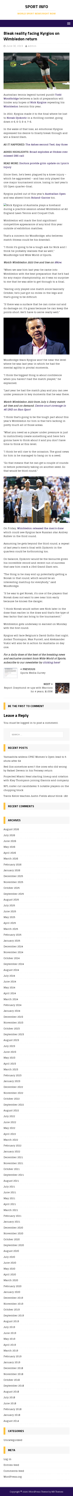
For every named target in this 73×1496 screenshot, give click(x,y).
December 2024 (13, 946)
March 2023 (11, 1069)
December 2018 (13, 1368)
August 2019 (11, 1321)
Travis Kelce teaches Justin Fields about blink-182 (36, 796)
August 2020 (11, 1251)
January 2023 (12, 1081)
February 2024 (12, 1005)
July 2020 (9, 1257)
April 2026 (10, 853)
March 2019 (11, 1350)
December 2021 (13, 1157)
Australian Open (55, 194)
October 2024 (12, 958)
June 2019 (10, 1333)
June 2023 (10, 1052)
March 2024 (11, 999)
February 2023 (12, 1075)
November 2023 (13, 1022)
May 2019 (9, 1339)
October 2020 (12, 1239)
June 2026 (10, 841)
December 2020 (13, 1227)
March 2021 (11, 1210)
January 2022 (12, 1151)
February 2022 (12, 1145)
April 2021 (10, 1204)
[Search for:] (36, 735)
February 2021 (12, 1216)
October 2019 (12, 1309)
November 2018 (13, 1374)
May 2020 (9, 1268)
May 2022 (9, 1128)
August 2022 (11, 1110)
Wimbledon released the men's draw (40, 528)
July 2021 (9, 1186)
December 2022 (13, 1087)
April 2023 (10, 1063)
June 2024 (10, 981)
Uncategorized (13, 1440)
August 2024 (11, 970)
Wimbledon (11, 106)
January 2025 (12, 940)
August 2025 (11, 899)
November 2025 (13, 882)
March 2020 (11, 1280)
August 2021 (11, 1181)
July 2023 (9, 1046)
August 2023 (11, 1040)
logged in (26, 723)
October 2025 (12, 888)
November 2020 (13, 1233)
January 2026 (12, 870)
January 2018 (12, 1415)
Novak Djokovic (17, 118)
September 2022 (14, 1104)
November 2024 (13, 952)
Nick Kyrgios (38, 102)
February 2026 (12, 864)
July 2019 (9, 1327)
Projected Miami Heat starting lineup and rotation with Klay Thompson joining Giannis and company (36, 778)
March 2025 (11, 929)
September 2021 (14, 1175)
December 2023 (13, 1017)
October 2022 (12, 1098)
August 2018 (11, 1391)
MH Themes (57, 1492)
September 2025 (14, 894)
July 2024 (9, 975)
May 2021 (9, 1198)
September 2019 (14, 1315)
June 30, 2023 (14, 46)
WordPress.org (13, 1476)
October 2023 (12, 1028)
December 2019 (13, 1298)
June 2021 (10, 1192)
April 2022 (10, 1134)
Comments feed (14, 1471)
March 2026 (11, 858)
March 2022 (11, 1139)
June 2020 (10, 1262)
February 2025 (12, 934)
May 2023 (9, 1057)
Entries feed (11, 1465)
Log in (7, 1459)
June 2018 (10, 1403)
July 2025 (9, 905)
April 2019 (10, 1345)
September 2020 (14, 1245)
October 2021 (12, 1169)
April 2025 (10, 923)
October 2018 (12, 1380)
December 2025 (13, 876)
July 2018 (9, 1397)
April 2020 (10, 1274)
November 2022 (13, 1093)
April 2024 (10, 993)
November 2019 (13, 1303)
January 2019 (12, 1362)
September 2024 (14, 964)
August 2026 (11, 829)
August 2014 (11, 1421)
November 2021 (13, 1163)
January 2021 (12, 1221)
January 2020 (12, 1292)
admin (32, 46)
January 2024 (12, 1011)
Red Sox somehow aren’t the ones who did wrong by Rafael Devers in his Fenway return (35, 768)
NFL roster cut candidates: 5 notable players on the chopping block (36, 788)
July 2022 (9, 1116)
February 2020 (12, 1286)
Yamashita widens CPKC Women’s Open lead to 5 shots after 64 (35, 759)
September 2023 (14, 1034)
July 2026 (9, 835)
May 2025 (9, 917)
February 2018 (12, 1409)
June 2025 (10, 911)
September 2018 (14, 1385)
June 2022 (10, 1122)
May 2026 (9, 847)
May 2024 (9, 987)
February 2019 (12, 1356)
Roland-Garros (40, 197)
